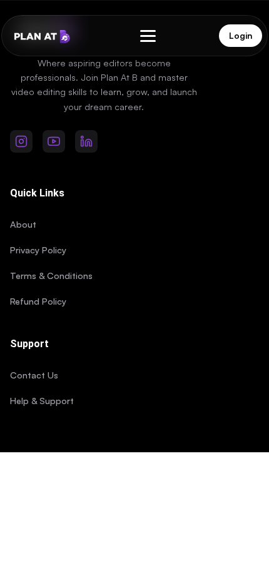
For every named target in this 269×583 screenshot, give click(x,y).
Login (240, 35)
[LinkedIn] (86, 141)
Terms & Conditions (51, 275)
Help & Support (42, 400)
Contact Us (34, 374)
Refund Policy (38, 301)
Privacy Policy (38, 249)
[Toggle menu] (148, 36)
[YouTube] (54, 141)
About (23, 224)
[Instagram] (21, 141)
